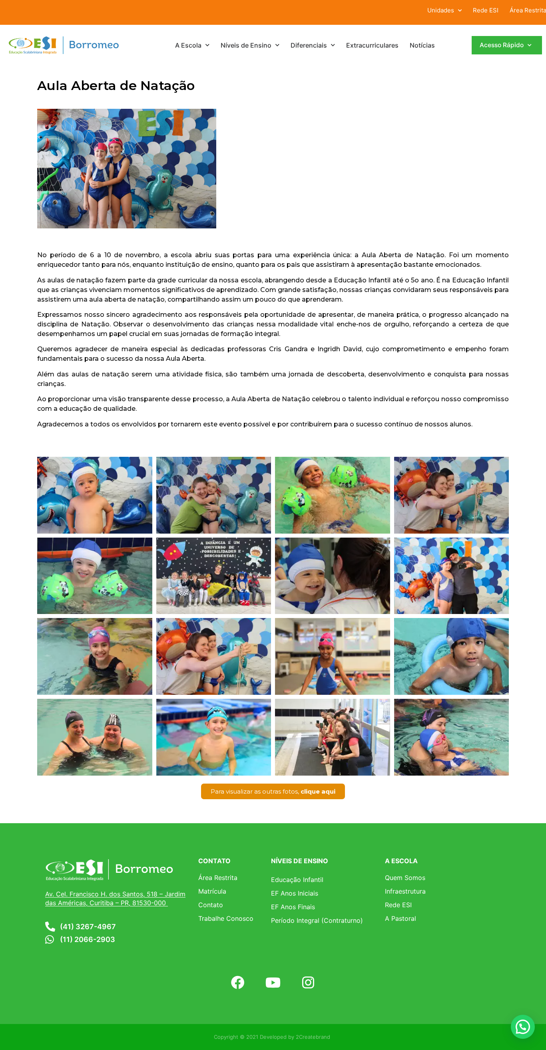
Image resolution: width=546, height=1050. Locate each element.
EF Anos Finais (293, 907)
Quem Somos (405, 878)
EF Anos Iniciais (294, 893)
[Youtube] (273, 982)
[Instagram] (308, 982)
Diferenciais (309, 45)
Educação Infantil (297, 880)
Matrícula (212, 891)
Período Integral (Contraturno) (317, 920)
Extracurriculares (372, 45)
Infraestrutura (405, 891)
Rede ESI (485, 10)
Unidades (440, 10)
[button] (523, 1027)
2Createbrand (313, 1037)
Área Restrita (217, 878)
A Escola (188, 45)
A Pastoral (400, 918)
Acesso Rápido (502, 45)
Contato (210, 905)
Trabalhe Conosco (225, 918)
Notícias (422, 45)
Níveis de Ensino (246, 45)
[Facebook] (237, 982)
